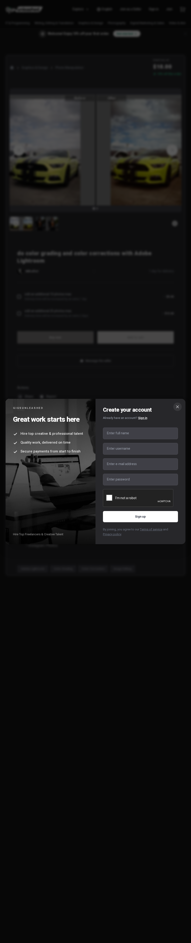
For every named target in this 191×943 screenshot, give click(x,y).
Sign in (142, 418)
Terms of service (151, 529)
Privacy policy (112, 534)
